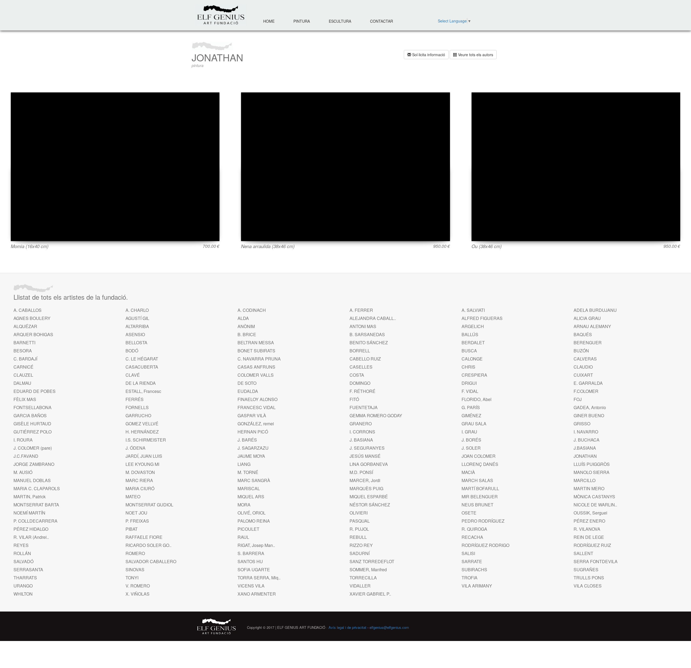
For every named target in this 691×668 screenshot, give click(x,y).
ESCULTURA (340, 21)
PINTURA (301, 21)
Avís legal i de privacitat (347, 627)
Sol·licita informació (428, 54)
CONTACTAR (381, 21)
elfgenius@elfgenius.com (389, 627)
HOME (269, 21)
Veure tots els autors (475, 54)
